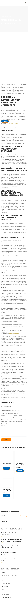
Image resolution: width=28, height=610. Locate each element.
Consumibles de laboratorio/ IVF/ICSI (10, 575)
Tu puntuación (5, 423)
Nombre (3, 415)
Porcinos (4, 591)
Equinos (3, 578)
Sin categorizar (5, 594)
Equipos (8, 123)
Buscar (23, 515)
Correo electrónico (18, 415)
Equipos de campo (14, 123)
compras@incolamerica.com (15, 333)
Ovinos (3, 589)
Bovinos (3, 572)
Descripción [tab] (4, 127)
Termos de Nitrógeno (6, 597)
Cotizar (5, 121)
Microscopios (5, 586)
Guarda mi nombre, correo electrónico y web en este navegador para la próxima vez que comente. (13, 420)
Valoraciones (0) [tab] (12, 127)
